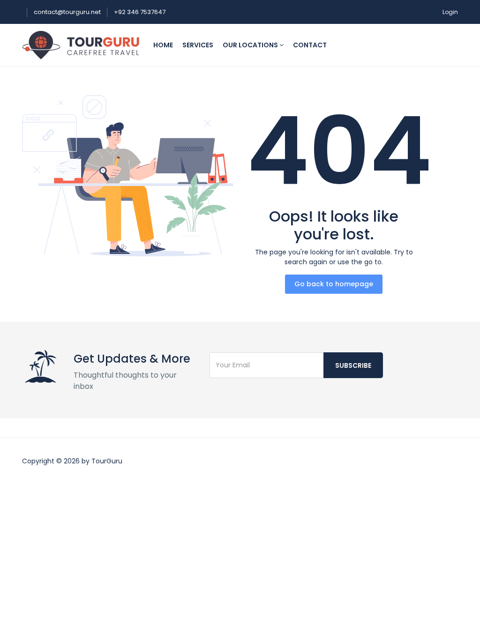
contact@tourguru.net (68, 11)
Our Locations (251, 45)
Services (197, 45)
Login (450, 12)
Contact (310, 45)
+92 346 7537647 (139, 11)
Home (163, 45)
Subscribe (353, 365)
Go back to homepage (333, 284)
